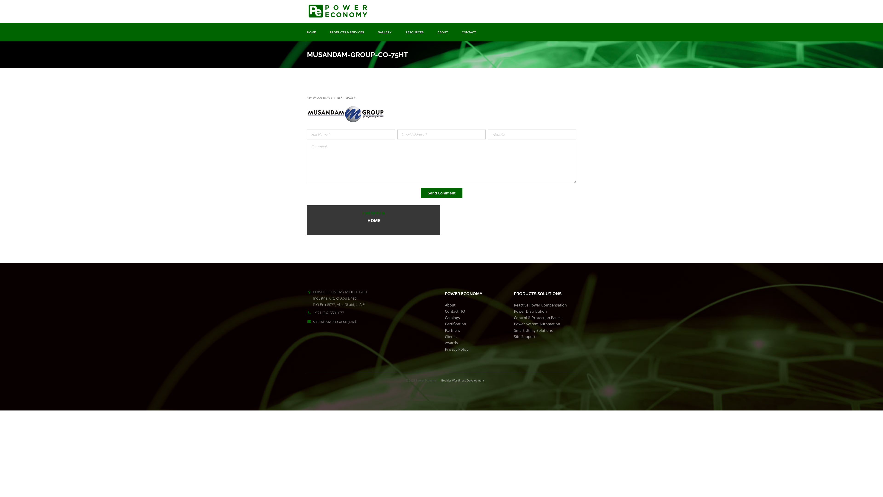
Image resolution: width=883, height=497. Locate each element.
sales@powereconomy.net (334, 321)
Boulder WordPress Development (462, 380)
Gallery (385, 32)
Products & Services (347, 32)
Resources (414, 32)
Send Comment (442, 193)
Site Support (525, 336)
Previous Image (320, 98)
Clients (451, 336)
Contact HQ (455, 311)
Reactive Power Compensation (540, 305)
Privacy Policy (456, 349)
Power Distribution (530, 311)
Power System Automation (537, 324)
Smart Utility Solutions (533, 330)
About (442, 32)
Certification (455, 324)
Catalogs (452, 317)
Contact (469, 32)
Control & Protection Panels (538, 317)
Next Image (345, 98)
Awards (451, 342)
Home (311, 32)
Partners (452, 330)
